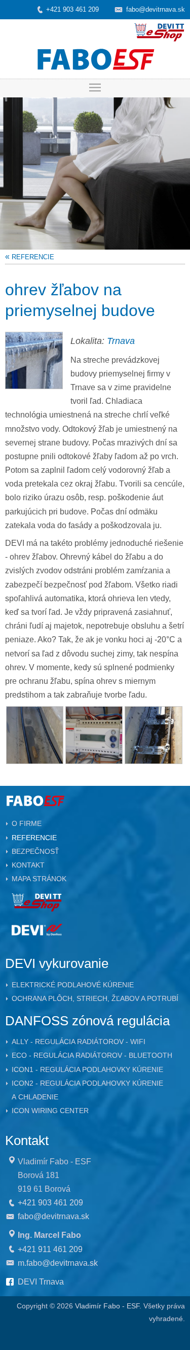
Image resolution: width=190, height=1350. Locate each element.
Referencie (34, 838)
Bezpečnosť (35, 851)
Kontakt (28, 865)
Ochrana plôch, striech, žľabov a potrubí (95, 998)
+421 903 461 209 (72, 9)
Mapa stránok (39, 879)
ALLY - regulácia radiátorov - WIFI (78, 1041)
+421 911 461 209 (50, 1249)
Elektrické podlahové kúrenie (73, 985)
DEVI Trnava (41, 1281)
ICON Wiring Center (50, 1110)
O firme (27, 823)
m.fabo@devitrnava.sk (58, 1263)
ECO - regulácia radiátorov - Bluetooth (92, 1055)
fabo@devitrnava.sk (155, 9)
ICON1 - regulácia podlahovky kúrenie (87, 1069)
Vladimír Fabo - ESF (107, 1306)
